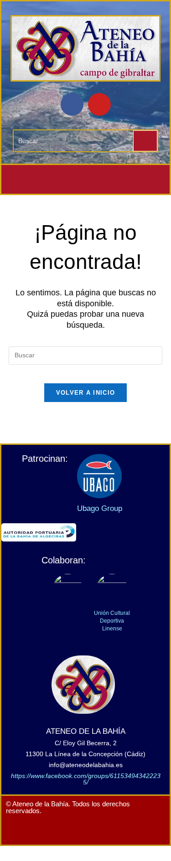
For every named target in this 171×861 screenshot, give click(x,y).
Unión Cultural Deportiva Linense (112, 621)
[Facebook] (72, 104)
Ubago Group (99, 508)
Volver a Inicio (85, 392)
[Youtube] (99, 104)
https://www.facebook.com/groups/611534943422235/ (86, 779)
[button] (85, 179)
